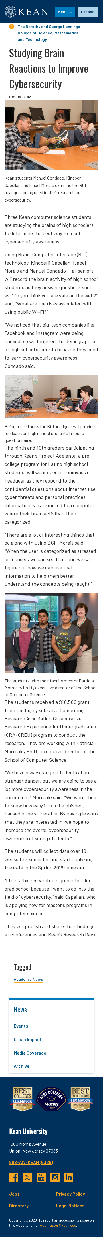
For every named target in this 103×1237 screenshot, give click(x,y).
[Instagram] (55, 1177)
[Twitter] (27, 1177)
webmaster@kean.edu (58, 1225)
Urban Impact (28, 1039)
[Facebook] (13, 1177)
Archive (21, 1066)
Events (21, 1025)
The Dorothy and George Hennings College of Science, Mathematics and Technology (49, 33)
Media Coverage (30, 1052)
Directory (19, 1205)
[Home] (26, 12)
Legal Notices (70, 1205)
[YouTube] (41, 1177)
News (20, 1009)
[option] (88, 12)
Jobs (14, 1193)
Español (88, 11)
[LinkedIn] (68, 1177)
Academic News (28, 979)
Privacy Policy (70, 1193)
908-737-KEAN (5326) (31, 1162)
